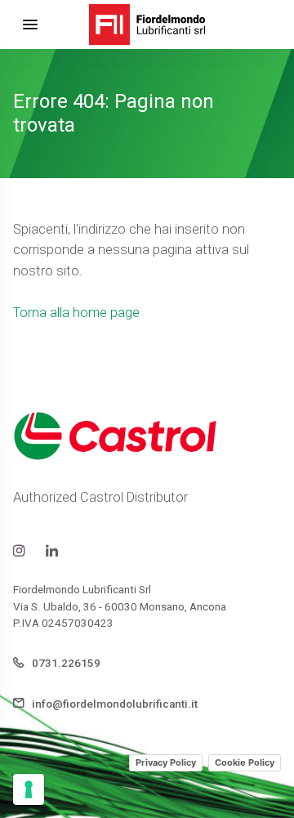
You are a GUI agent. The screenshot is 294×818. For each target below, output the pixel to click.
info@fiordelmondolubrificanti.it (113, 704)
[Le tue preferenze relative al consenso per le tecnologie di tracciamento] (28, 789)
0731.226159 (64, 663)
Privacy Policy (166, 762)
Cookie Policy (244, 762)
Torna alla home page (76, 312)
